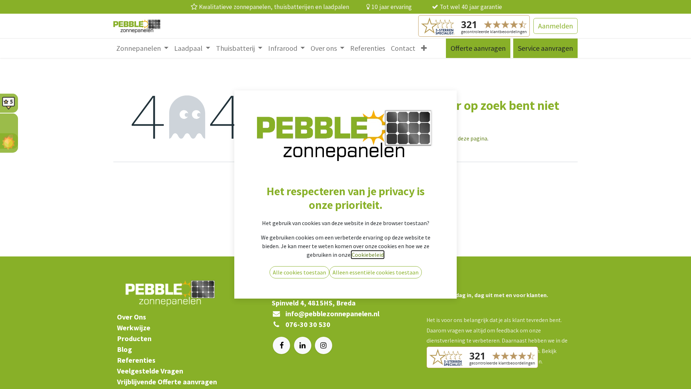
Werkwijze (133, 327)
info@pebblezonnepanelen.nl (332, 313)
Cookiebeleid (368, 254)
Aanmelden (555, 25)
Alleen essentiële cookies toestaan (376, 272)
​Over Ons (131, 316)
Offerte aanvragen (478, 48)
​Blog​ (124, 349)
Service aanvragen (545, 48)
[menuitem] (142, 48)
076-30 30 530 (307, 324)
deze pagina (472, 138)
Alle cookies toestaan (299, 272)
